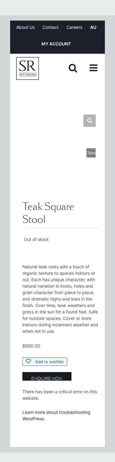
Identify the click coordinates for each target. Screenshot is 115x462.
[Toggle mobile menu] (94, 67)
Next (91, 153)
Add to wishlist (49, 361)
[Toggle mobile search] (73, 67)
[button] (89, 121)
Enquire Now (47, 378)
